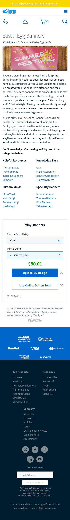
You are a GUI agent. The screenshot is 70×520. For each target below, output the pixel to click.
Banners (17, 377)
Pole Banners (43, 202)
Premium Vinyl (11, 202)
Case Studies (50, 377)
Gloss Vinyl (9, 194)
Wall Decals (19, 397)
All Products (49, 389)
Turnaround (14, 248)
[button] (61, 273)
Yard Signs (19, 381)
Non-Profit (49, 381)
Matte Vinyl (9, 198)
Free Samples (10, 171)
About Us (28, 414)
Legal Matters (31, 434)
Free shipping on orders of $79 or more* (35, 3)
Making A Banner (46, 171)
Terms (27, 426)
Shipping (8, 179)
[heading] (35, 36)
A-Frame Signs (21, 389)
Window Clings (21, 402)
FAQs (45, 385)
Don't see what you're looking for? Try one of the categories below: (31, 151)
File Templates (11, 167)
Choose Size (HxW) (18, 234)
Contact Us (29, 418)
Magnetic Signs (21, 393)
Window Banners (46, 198)
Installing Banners (13, 175)
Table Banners (44, 206)
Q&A (38, 167)
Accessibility (30, 438)
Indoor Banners (45, 194)
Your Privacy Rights (21, 504)
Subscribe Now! (35, 482)
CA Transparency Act (35, 430)
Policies (27, 422)
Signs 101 (48, 393)
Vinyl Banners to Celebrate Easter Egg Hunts (27, 42)
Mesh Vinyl (9, 206)
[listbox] (35, 240)
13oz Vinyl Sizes (45, 179)
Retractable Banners (24, 385)
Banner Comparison (47, 175)
